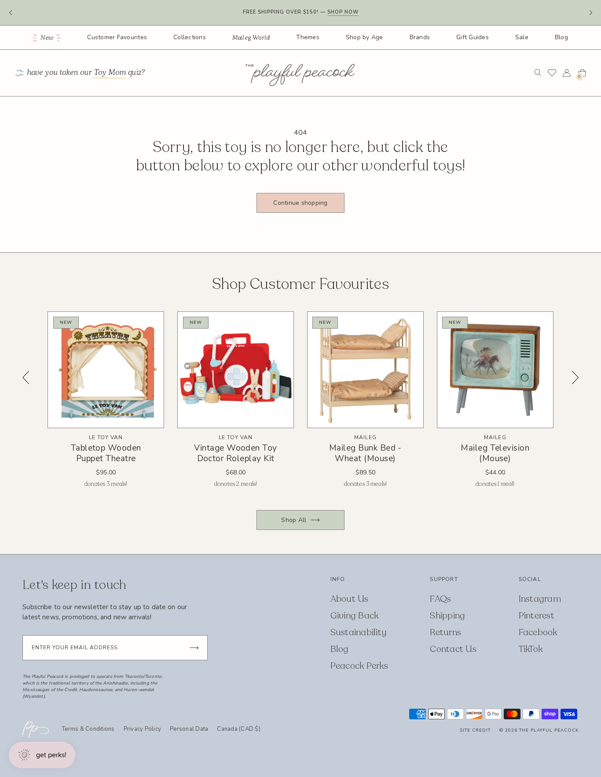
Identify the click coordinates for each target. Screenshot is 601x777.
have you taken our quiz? (86, 73)
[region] (300, 406)
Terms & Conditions (88, 729)
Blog (561, 37)
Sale (521, 37)
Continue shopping (300, 203)
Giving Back (354, 616)
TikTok (531, 649)
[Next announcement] (590, 12)
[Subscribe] (194, 647)
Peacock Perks (359, 666)
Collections (189, 37)
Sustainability (358, 632)
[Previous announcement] (10, 12)
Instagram (540, 599)
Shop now (343, 12)
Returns (445, 632)
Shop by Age (364, 37)
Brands (420, 37)
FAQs (440, 599)
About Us (349, 599)
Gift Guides (472, 37)
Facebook (538, 632)
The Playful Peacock (549, 730)
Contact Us (453, 649)
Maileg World (251, 38)
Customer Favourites (117, 37)
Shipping (447, 616)
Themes (307, 37)
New (47, 38)
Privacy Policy (142, 729)
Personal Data (189, 729)
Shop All (293, 520)
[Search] (538, 72)
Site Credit (475, 730)
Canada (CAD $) (238, 729)
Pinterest (536, 616)
